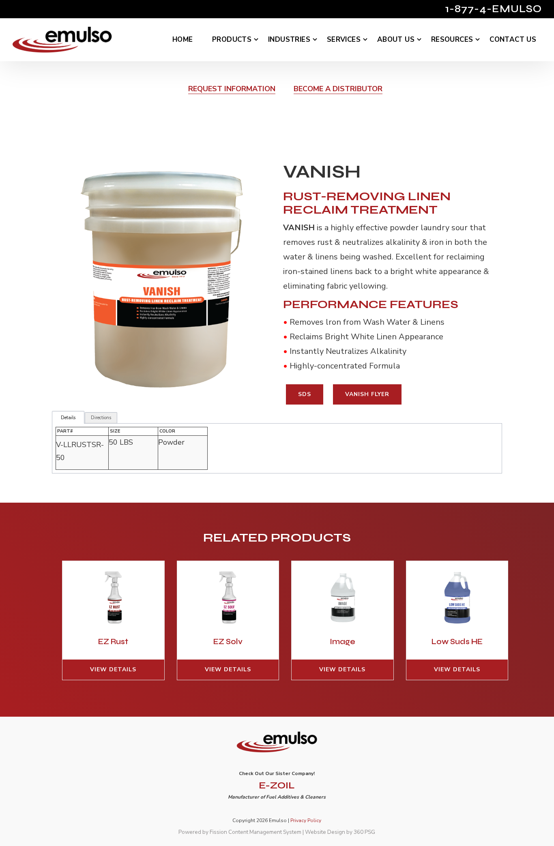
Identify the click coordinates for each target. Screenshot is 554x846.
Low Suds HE (457, 641)
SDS (304, 394)
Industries (289, 39)
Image (342, 641)
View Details (113, 669)
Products (231, 39)
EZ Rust (113, 641)
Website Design (325, 832)
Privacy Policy (305, 820)
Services (344, 39)
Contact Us (513, 39)
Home (182, 39)
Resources (452, 39)
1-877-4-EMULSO (493, 9)
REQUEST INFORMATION (231, 89)
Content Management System (264, 832)
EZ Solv (228, 641)
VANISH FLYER (367, 394)
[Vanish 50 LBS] (162, 278)
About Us (395, 39)
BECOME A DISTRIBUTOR (338, 89)
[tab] (68, 418)
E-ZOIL (277, 785)
